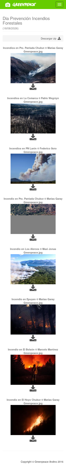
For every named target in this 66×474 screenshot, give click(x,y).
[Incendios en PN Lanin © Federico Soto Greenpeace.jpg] (33, 169)
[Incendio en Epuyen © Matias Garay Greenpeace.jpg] (33, 319)
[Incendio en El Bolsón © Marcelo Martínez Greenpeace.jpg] (33, 370)
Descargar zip (49, 38)
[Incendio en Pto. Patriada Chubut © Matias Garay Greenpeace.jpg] (33, 219)
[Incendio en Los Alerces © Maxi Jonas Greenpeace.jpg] (33, 269)
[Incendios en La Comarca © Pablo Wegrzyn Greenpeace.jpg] (33, 118)
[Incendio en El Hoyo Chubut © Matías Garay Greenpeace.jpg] (33, 420)
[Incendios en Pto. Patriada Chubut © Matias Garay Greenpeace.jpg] (33, 68)
